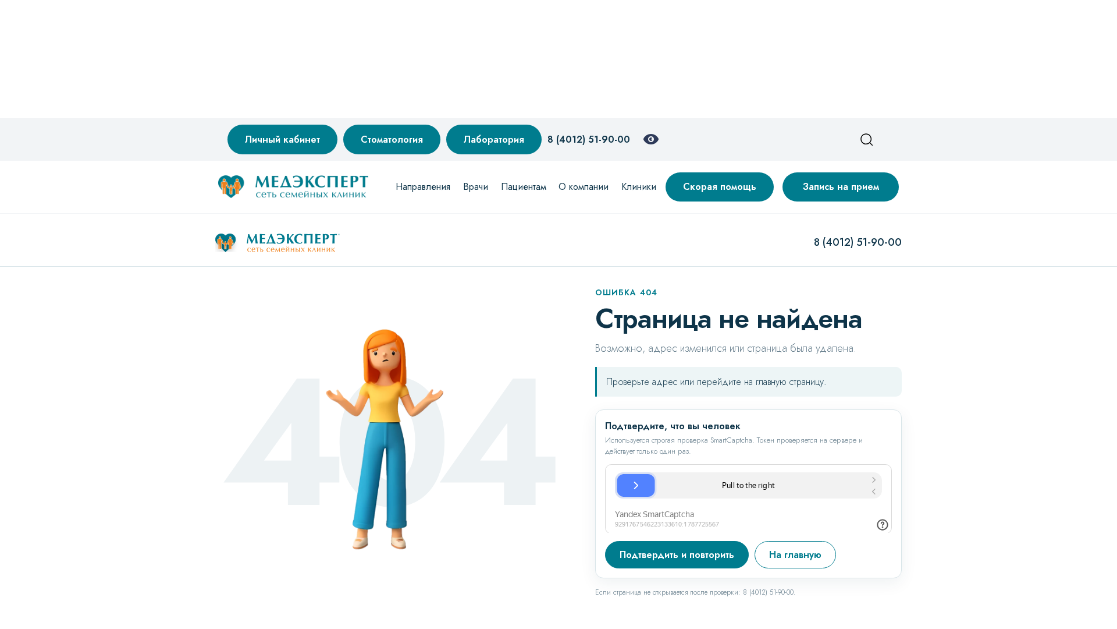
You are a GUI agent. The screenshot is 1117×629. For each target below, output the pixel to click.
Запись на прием (841, 186)
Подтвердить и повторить (677, 554)
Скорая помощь (719, 186)
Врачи (475, 186)
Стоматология (392, 139)
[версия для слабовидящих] (651, 139)
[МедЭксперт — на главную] (277, 243)
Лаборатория (494, 139)
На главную (795, 554)
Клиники (638, 186)
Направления (423, 186)
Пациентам (523, 186)
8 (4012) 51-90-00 (588, 139)
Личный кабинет (282, 139)
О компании (583, 186)
